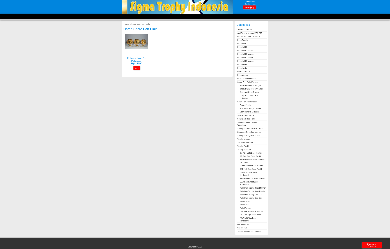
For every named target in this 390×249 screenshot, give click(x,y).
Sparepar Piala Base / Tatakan (251, 97)
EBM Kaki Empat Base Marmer (252, 178)
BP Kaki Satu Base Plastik (250, 156)
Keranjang (249, 7)
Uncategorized (243, 224)
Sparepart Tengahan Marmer (249, 132)
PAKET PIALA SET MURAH (248, 37)
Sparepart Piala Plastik (249, 112)
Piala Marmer (245, 208)
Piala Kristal (242, 65)
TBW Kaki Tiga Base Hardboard (248, 219)
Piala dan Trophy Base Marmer (253, 188)
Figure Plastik (245, 105)
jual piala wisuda (244, 30)
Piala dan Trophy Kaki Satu (251, 198)
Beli (136, 68)
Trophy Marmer (243, 139)
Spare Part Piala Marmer (247, 82)
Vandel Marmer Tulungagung (249, 231)
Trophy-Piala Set (244, 150)
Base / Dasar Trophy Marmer (251, 89)
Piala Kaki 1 (242, 44)
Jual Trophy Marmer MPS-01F (249, 33)
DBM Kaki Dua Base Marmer (251, 166)
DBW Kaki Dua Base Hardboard (248, 173)
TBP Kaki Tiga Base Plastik (251, 215)
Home (126, 24)
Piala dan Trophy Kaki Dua (251, 195)
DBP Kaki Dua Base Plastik (251, 169)
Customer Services (371, 245)
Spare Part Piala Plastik (247, 102)
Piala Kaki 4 (245, 201)
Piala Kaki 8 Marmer (245, 61)
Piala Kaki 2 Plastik (245, 58)
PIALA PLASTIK (243, 72)
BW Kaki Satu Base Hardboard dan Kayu (252, 161)
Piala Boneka (242, 40)
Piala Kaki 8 (245, 205)
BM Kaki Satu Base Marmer (251, 153)
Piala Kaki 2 (242, 47)
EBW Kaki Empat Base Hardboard (249, 183)
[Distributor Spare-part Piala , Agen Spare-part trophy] (136, 48)
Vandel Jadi (242, 228)
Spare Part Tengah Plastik (250, 108)
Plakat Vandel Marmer (246, 79)
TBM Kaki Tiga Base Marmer (251, 211)
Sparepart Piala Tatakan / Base (250, 129)
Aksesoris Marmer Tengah (250, 85)
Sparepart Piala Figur (246, 119)
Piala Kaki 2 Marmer (245, 54)
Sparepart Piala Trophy (249, 92)
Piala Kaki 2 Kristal (245, 51)
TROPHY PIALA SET (245, 143)
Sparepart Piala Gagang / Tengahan (247, 123)
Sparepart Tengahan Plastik (248, 136)
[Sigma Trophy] (177, 13)
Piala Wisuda (242, 75)
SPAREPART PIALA (245, 115)
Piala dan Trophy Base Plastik (252, 191)
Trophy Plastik (243, 146)
